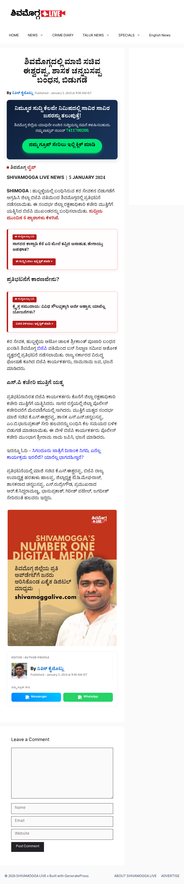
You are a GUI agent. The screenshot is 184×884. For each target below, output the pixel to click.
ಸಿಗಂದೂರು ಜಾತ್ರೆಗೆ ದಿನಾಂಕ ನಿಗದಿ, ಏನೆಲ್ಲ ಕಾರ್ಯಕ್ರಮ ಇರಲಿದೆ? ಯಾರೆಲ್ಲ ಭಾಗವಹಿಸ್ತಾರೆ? (54, 455)
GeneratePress (77, 877)
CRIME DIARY (63, 36)
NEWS (33, 36)
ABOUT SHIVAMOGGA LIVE (135, 877)
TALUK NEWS (93, 36)
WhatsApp (90, 697)
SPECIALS (126, 36)
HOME (14, 36)
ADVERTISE (170, 877)
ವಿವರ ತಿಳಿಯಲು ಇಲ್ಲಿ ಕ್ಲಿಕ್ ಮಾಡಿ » (34, 324)
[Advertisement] (156, 126)
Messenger (39, 697)
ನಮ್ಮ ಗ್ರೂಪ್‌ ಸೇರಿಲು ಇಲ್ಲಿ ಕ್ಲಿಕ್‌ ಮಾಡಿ (62, 146)
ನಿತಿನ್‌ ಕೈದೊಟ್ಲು (22, 94)
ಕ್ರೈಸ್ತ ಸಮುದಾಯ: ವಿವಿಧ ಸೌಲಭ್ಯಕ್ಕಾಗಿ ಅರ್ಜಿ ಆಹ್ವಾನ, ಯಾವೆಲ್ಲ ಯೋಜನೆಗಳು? (59, 310)
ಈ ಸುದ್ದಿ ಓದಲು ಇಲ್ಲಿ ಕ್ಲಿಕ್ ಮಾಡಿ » (34, 261)
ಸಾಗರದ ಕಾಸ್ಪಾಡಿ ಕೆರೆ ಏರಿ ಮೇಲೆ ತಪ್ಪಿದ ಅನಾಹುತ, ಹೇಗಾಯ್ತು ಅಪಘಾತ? (58, 247)
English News (160, 36)
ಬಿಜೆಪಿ (42, 349)
